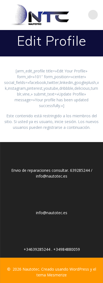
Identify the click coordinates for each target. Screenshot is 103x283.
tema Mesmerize (52, 274)
